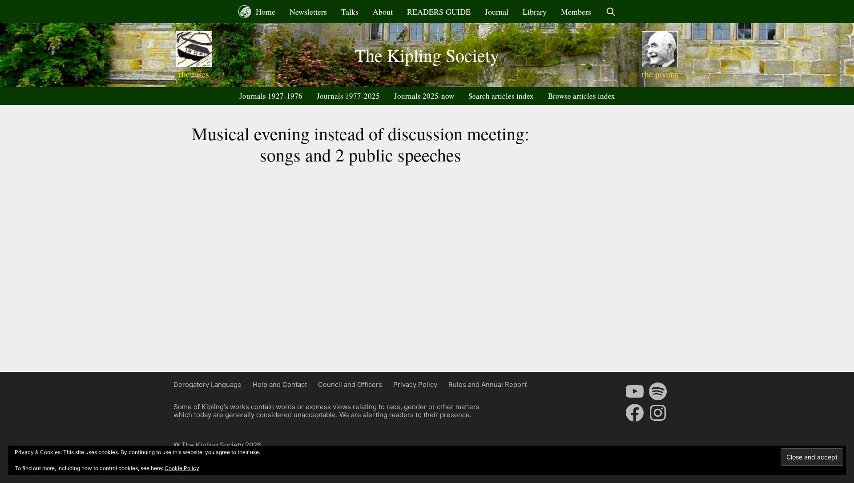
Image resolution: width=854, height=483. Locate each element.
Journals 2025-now (424, 96)
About (383, 11)
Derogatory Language (207, 384)
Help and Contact (280, 384)
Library (535, 11)
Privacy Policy (415, 384)
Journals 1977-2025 (348, 96)
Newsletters (308, 11)
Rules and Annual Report (487, 384)
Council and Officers (350, 384)
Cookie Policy (182, 468)
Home (264, 11)
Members (576, 11)
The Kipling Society (427, 55)
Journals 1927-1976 (270, 96)
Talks (350, 11)
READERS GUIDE (439, 11)
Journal (496, 11)
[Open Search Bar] (610, 11)
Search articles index (501, 96)
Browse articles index (581, 96)
